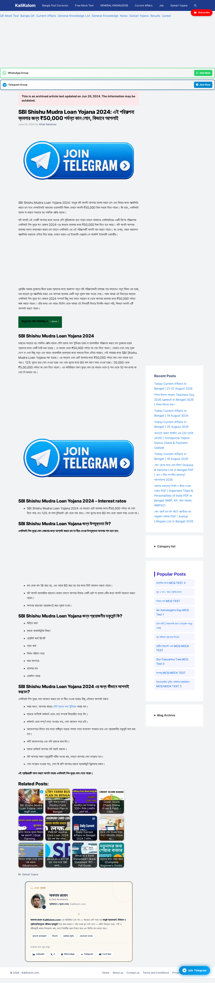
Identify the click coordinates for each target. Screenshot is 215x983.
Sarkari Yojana (178, 5)
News (124, 15)
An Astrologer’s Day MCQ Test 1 (172, 612)
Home (105, 972)
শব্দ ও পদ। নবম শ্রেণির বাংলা (168, 592)
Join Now (204, 72)
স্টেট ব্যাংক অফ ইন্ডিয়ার (64, 706)
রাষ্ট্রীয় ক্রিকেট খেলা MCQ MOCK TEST (172, 648)
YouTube (106, 954)
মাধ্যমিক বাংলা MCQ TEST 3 (170, 583)
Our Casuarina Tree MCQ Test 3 (172, 661)
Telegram (88, 954)
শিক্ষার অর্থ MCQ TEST (168, 601)
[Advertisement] (101, 44)
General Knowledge (105, 15)
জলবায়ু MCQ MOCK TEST (171, 672)
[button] (195, 5)
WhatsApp (69, 954)
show (54, 321)
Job (161, 5)
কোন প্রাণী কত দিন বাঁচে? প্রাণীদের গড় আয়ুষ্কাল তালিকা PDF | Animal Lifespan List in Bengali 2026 (173, 516)
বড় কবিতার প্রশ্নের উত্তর (167, 637)
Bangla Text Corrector (55, 5)
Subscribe (204, 12)
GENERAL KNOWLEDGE (114, 5)
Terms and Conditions (156, 972)
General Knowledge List (74, 15)
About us (118, 972)
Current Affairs (144, 5)
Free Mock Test (84, 5)
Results (155, 15)
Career (166, 15)
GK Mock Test (9, 15)
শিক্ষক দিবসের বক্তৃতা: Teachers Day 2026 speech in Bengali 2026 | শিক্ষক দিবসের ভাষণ (174, 399)
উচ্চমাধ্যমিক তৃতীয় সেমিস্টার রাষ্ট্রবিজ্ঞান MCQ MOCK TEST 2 (173, 684)
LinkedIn (40, 954)
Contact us (133, 972)
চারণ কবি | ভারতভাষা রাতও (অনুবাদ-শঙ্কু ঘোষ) (174, 626)
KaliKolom (25, 5)
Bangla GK (27, 15)
